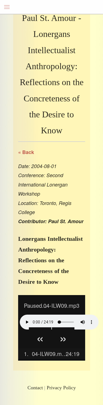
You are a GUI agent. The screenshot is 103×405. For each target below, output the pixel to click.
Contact (35, 387)
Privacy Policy (61, 387)
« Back (26, 152)
